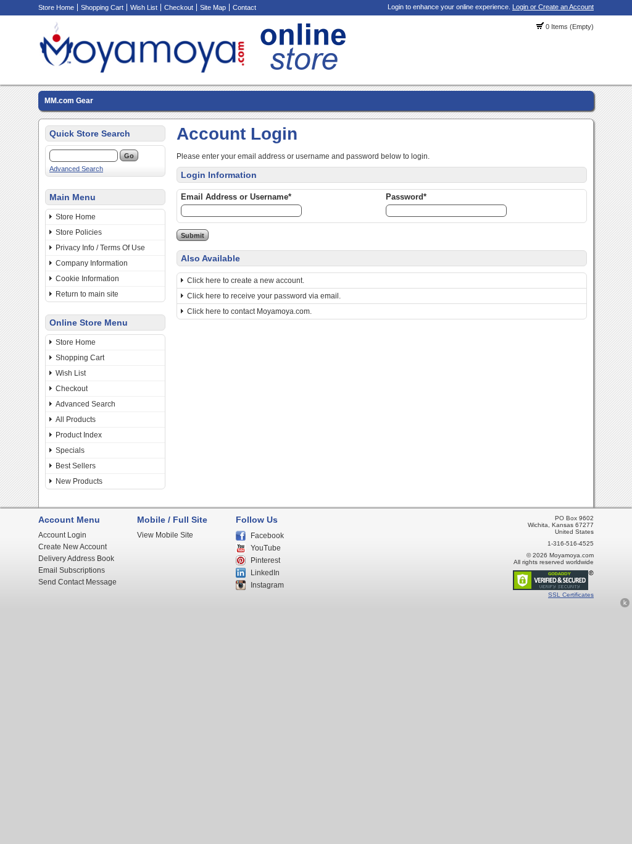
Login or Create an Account (553, 7)
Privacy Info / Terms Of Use (100, 247)
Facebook (267, 535)
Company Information (92, 263)
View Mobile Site (165, 535)
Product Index (79, 435)
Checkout (178, 7)
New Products (79, 481)
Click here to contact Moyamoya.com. (249, 311)
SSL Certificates (571, 594)
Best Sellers (76, 466)
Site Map (213, 7)
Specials (70, 450)
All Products (76, 419)
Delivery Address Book (76, 558)
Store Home (56, 7)
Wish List (143, 7)
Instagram (267, 585)
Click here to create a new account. (245, 280)
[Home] (196, 71)
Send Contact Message (77, 582)
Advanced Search (76, 168)
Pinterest (265, 560)
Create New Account (72, 546)
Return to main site (87, 294)
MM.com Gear (68, 100)
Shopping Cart (102, 7)
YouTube (266, 548)
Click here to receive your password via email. (264, 296)
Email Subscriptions (71, 570)
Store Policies (79, 232)
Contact (244, 7)
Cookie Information (87, 278)
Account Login (62, 535)
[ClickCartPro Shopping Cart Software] (625, 605)
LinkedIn (265, 572)
